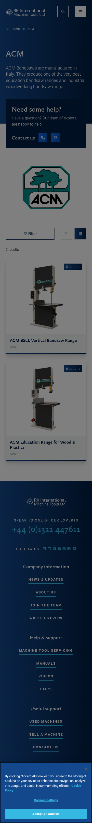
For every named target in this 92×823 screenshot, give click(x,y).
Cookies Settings (46, 800)
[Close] (86, 769)
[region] (46, 792)
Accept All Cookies (46, 813)
